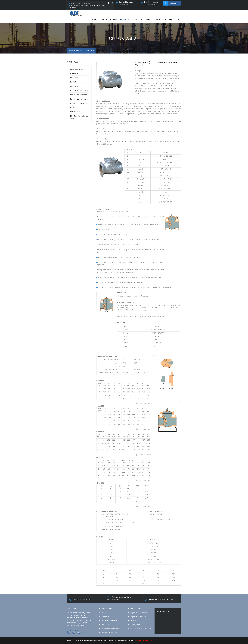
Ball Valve (73, 107)
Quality (148, 20)
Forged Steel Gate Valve (78, 95)
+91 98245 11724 (85, 3)
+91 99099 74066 (76, 3)
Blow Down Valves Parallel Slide (140, 629)
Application (137, 20)
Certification (160, 20)
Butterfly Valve (75, 112)
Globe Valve (74, 78)
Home (94, 20)
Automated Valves (76, 69)
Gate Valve (74, 73)
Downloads (174, 3)
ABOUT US (103, 20)
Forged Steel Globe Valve (79, 99)
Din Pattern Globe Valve (78, 82)
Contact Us (174, 20)
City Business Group (145, 640)
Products (124, 20)
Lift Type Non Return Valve (79, 90)
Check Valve (74, 86)
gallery (113, 20)
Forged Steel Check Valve (79, 103)
